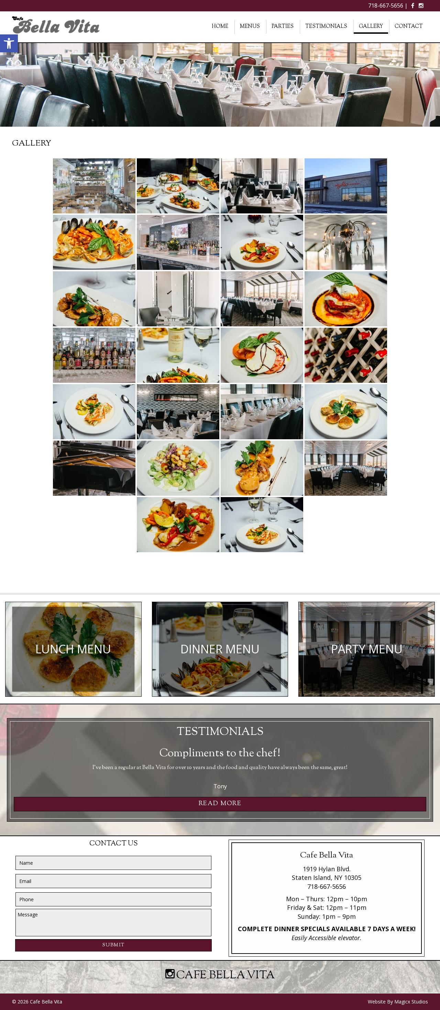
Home (220, 26)
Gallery (371, 26)
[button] (9, 43)
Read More (220, 803)
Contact (409, 26)
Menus (250, 26)
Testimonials (326, 26)
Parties (283, 26)
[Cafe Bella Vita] (56, 26)
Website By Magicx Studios (398, 1001)
